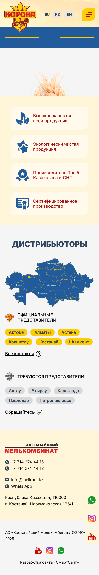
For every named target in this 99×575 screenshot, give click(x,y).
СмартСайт (66, 562)
